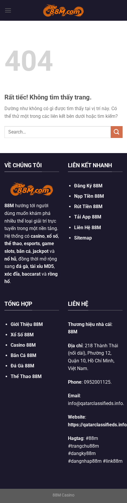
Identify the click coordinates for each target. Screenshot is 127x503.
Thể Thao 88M (26, 376)
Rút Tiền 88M (88, 206)
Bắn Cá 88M (23, 355)
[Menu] (8, 10)
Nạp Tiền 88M (89, 196)
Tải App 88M (87, 217)
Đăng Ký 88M (88, 186)
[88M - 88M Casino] (63, 10)
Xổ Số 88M (22, 335)
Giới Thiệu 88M (27, 324)
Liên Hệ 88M (87, 227)
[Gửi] (117, 132)
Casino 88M (23, 345)
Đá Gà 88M (22, 366)
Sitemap (83, 238)
